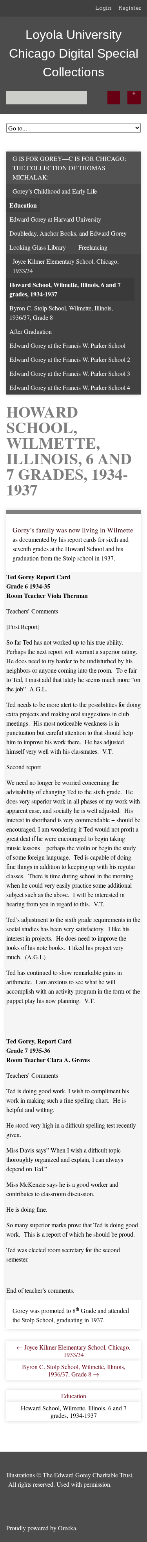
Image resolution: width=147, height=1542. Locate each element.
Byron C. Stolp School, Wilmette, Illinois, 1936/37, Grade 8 (61, 312)
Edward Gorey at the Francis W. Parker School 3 (69, 373)
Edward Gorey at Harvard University (55, 219)
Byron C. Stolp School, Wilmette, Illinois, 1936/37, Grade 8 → (73, 1370)
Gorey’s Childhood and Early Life (55, 191)
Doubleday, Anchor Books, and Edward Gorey (68, 233)
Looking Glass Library (37, 247)
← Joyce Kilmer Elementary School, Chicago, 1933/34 (73, 1351)
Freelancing (92, 247)
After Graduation (30, 331)
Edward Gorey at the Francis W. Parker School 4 (69, 387)
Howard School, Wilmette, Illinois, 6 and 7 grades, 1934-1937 (65, 289)
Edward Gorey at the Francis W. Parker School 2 (69, 359)
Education (23, 205)
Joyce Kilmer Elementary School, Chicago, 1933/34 (66, 266)
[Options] (134, 97)
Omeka (67, 1528)
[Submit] (113, 97)
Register (130, 8)
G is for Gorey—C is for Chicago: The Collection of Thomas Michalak (69, 167)
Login (103, 8)
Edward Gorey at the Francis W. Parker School (67, 345)
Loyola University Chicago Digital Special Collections (73, 53)
